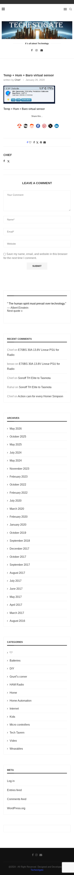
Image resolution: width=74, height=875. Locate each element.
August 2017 (17, 572)
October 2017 (18, 556)
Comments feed (16, 799)
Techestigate (37, 870)
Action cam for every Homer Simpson (40, 396)
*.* (11, 652)
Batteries (15, 660)
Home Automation (20, 700)
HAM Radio (17, 684)
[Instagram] (36, 50)
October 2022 (18, 484)
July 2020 (16, 500)
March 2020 (17, 508)
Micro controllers (20, 724)
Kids (12, 716)
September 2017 (20, 564)
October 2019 (18, 532)
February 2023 (19, 476)
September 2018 (20, 540)
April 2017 (16, 604)
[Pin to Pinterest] (41, 142)
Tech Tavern (17, 732)
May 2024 (16, 460)
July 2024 (16, 452)
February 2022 (19, 492)
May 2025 (16, 444)
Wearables (16, 748)
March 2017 (17, 612)
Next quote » (15, 310)
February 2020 (19, 516)
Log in (11, 780)
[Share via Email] (44, 142)
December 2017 (19, 548)
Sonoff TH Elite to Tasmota (34, 378)
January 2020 (18, 524)
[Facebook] (32, 50)
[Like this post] (30, 142)
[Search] (70, 9)
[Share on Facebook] (34, 142)
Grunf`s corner (18, 676)
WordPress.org (16, 808)
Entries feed (14, 790)
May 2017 (16, 596)
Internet (14, 708)
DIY (12, 668)
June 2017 (16, 588)
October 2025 (18, 436)
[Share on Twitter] (37, 142)
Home (13, 692)
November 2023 (19, 468)
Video (13, 740)
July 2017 (16, 580)
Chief (17, 79)
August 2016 (17, 620)
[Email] (41, 50)
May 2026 (16, 428)
